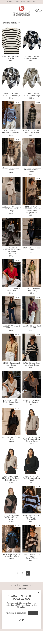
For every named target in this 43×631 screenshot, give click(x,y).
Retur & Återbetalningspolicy (22, 585)
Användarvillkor (21, 588)
